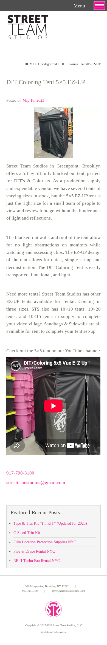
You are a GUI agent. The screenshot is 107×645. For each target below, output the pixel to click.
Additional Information (53, 632)
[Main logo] (27, 25)
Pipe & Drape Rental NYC (34, 551)
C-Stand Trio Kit (26, 533)
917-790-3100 (20, 473)
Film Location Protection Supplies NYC (44, 542)
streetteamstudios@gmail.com (35, 482)
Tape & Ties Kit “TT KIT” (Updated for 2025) (50, 523)
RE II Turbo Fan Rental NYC (36, 561)
